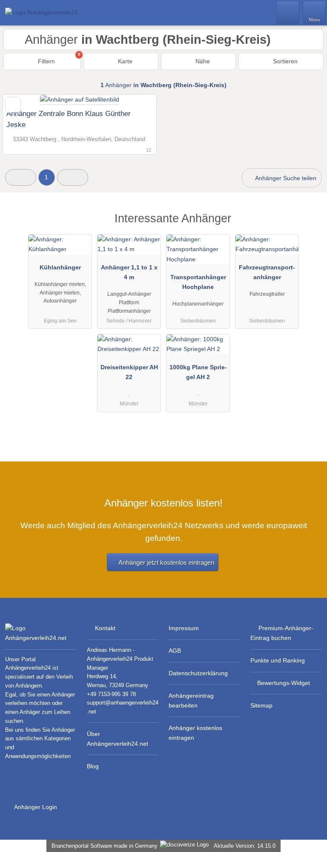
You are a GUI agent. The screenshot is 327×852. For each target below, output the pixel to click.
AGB (175, 650)
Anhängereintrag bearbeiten (191, 700)
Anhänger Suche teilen (285, 178)
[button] (20, 177)
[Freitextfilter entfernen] (288, 12)
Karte (124, 61)
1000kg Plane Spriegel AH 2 (198, 372)
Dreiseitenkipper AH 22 (129, 372)
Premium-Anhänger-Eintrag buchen (281, 633)
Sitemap (261, 705)
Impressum (184, 628)
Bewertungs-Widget (283, 682)
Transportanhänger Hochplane (198, 282)
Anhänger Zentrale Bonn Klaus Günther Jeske (68, 119)
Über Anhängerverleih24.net (117, 738)
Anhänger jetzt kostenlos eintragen (166, 562)
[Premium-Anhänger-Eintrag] (309, 225)
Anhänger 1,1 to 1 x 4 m (129, 272)
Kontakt (105, 628)
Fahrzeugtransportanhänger (267, 272)
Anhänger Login (35, 807)
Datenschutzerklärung (198, 673)
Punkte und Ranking (277, 660)
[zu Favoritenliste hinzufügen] (13, 105)
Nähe (202, 61)
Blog (93, 766)
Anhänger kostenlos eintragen (195, 733)
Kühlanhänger (60, 267)
